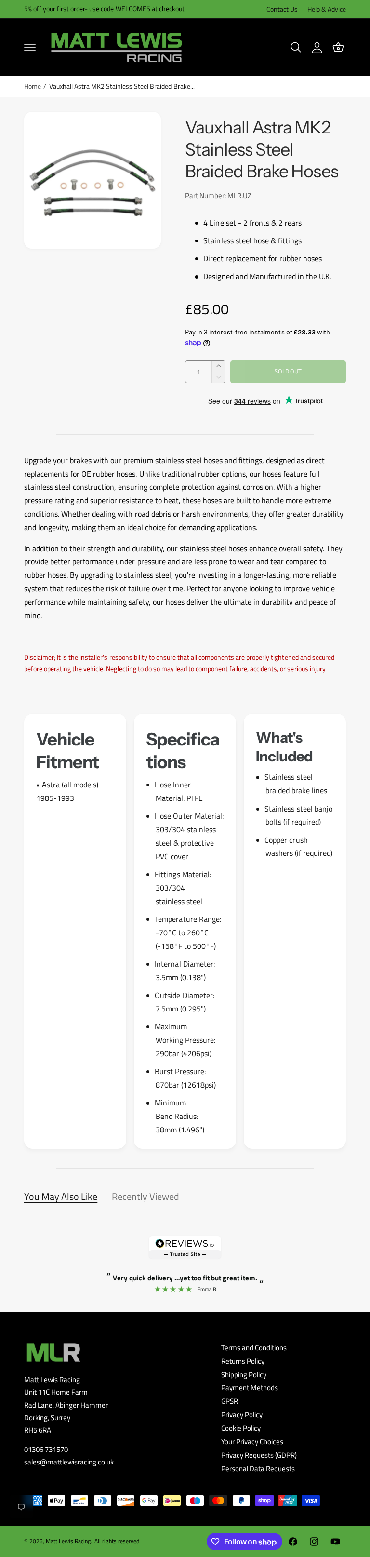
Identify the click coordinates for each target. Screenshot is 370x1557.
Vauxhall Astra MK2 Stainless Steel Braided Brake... (122, 86)
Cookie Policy (241, 1428)
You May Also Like (60, 1196)
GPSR (229, 1401)
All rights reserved (116, 1541)
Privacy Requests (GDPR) (259, 1455)
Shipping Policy (243, 1375)
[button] (29, 47)
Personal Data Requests (258, 1469)
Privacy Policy (242, 1415)
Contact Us (282, 9)
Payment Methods (249, 1388)
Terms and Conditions (254, 1348)
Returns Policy (242, 1361)
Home (32, 86)
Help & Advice (326, 9)
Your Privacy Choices (252, 1442)
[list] (185, 931)
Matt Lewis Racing (68, 1541)
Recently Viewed (145, 1196)
